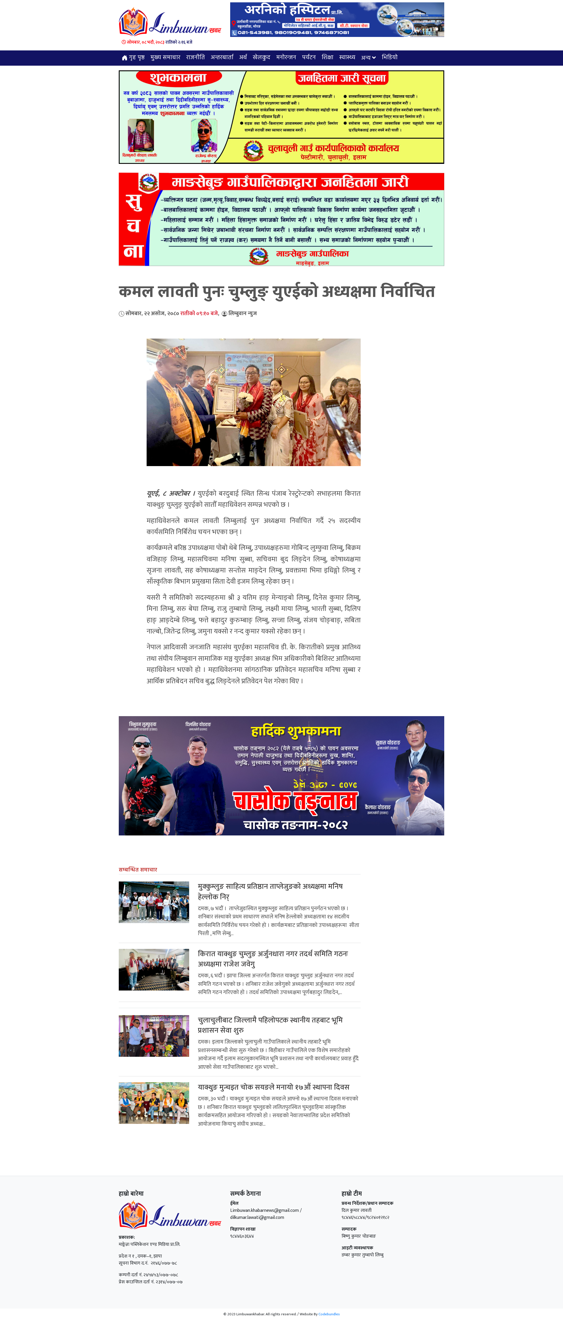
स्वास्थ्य (347, 57)
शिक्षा (327, 57)
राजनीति (195, 57)
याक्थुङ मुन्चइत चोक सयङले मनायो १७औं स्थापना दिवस (274, 1087)
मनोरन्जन (286, 57)
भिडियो (390, 57)
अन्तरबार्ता (222, 57)
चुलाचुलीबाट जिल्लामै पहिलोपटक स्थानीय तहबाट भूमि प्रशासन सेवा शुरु (270, 1025)
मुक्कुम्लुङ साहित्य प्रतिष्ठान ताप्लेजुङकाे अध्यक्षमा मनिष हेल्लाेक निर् (270, 892)
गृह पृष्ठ (136, 57)
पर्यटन (309, 57)
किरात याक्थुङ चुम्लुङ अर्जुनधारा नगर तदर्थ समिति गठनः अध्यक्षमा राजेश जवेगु (273, 959)
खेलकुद (261, 57)
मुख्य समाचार (165, 57)
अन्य (366, 58)
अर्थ (243, 57)
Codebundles (329, 1314)
